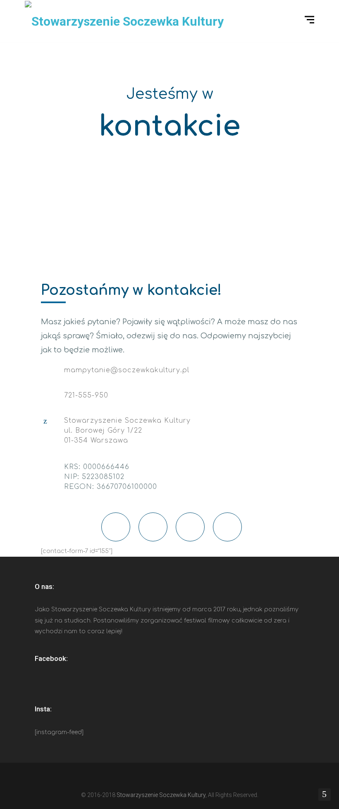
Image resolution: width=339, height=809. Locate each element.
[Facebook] (147, 778)
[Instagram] (177, 778)
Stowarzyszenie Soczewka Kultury (161, 795)
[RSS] (191, 778)
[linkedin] (162, 778)
